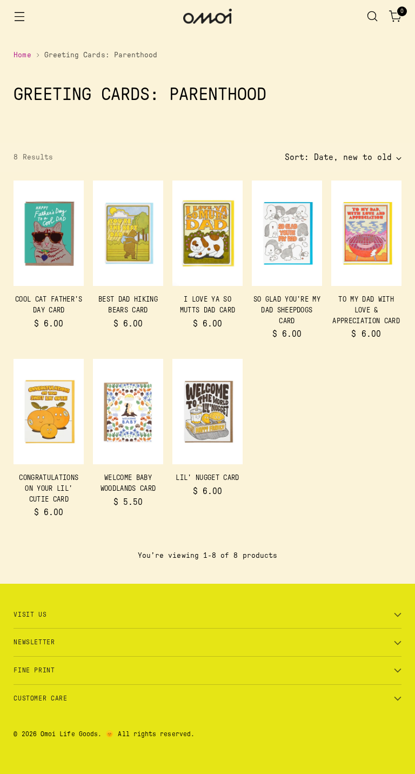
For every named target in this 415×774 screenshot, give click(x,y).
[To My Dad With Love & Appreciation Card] (366, 233)
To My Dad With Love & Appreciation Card (366, 310)
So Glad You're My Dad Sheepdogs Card (287, 310)
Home (22, 55)
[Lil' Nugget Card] (207, 411)
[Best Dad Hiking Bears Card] (128, 233)
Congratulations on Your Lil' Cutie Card (48, 488)
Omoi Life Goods (69, 734)
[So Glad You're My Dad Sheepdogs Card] (287, 233)
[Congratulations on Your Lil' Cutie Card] (49, 411)
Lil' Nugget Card (207, 478)
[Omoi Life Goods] (207, 16)
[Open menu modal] (19, 16)
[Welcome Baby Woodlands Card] (128, 411)
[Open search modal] (373, 16)
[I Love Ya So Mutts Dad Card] (207, 233)
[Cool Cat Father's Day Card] (49, 233)
